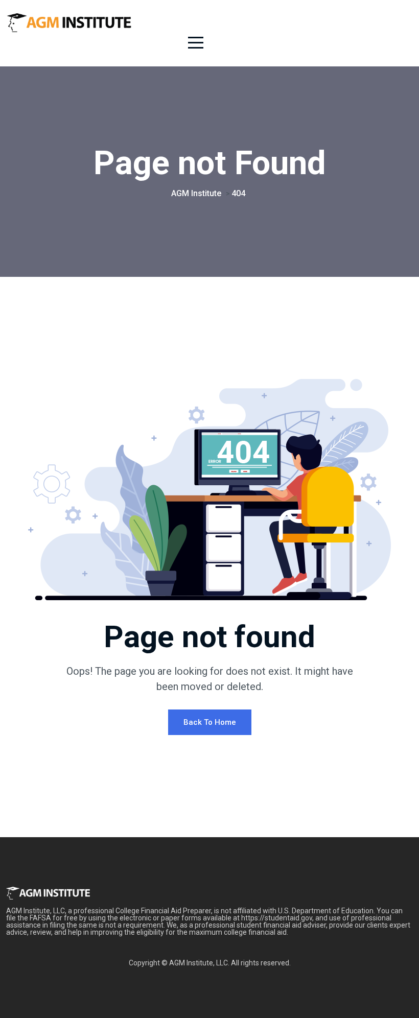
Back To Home (209, 722)
